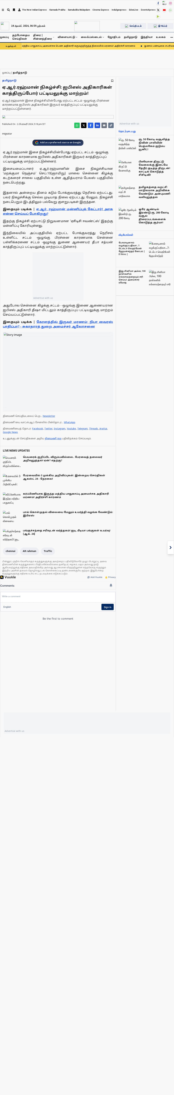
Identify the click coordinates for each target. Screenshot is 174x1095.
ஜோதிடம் (114, 37)
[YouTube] (164, 10)
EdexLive (133, 10)
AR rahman (29, 551)
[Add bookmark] (112, 80)
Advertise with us (43, 298)
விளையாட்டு (66, 37)
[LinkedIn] (97, 125)
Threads (93, 428)
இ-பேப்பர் (162, 25)
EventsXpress (148, 10)
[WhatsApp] (170, 10)
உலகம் (161, 37)
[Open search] (8, 10)
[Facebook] (158, 3)
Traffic (48, 551)
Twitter (48, 428)
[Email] (104, 125)
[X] (158, 10)
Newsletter (49, 416)
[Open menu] (3, 10)
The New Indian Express (34, 10)
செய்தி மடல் (136, 25)
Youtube (71, 428)
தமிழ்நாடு (130, 37)
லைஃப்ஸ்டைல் (91, 37)
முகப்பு (4, 37)
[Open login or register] (19, 10)
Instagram (59, 428)
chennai (10, 551)
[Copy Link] (111, 125)
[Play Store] (158, 16)
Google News (10, 432)
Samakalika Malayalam (79, 10)
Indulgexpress (119, 10)
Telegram (82, 428)
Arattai (103, 428)
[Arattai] (164, 3)
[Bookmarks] (14, 10)
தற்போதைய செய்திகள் (21, 37)
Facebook (37, 428)
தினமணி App (53, 438)
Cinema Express (100, 10)
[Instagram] (170, 3)
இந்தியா (147, 37)
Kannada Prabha (57, 10)
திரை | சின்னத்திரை (42, 37)
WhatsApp (69, 422)
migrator (7, 133)
